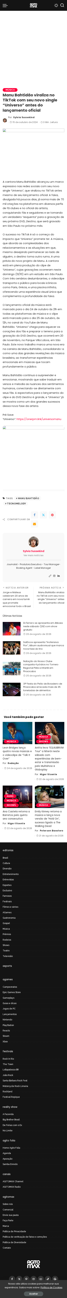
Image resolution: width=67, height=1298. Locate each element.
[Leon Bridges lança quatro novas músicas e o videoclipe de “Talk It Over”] (17, 733)
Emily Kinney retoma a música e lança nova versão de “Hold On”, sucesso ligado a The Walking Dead (48, 819)
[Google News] (55, 1279)
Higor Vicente (48, 774)
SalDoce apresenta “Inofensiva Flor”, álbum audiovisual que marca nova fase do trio (43, 645)
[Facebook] (34, 515)
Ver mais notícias (33, 555)
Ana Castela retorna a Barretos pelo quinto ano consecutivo (16, 815)
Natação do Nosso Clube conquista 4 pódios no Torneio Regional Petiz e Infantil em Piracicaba (40, 666)
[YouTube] (41, 1279)
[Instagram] (54, 576)
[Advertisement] (33, 46)
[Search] (62, 5)
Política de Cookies (51, 1287)
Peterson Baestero (51, 830)
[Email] (34, 524)
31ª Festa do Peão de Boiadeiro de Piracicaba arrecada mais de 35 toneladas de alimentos (42, 687)
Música (10, 89)
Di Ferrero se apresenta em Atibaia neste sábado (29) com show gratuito (43, 626)
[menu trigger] (6, 5)
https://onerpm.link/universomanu (39, 419)
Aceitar (33, 1293)
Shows (43, 741)
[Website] (50, 576)
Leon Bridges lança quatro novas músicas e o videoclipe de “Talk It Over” (17, 753)
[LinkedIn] (58, 576)
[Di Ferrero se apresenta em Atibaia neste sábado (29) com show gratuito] (12, 628)
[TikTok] (48, 1279)
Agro (10, 796)
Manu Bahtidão (28, 498)
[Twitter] (43, 515)
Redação (13, 763)
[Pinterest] (52, 515)
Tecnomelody (16, 503)
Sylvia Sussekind (23, 117)
